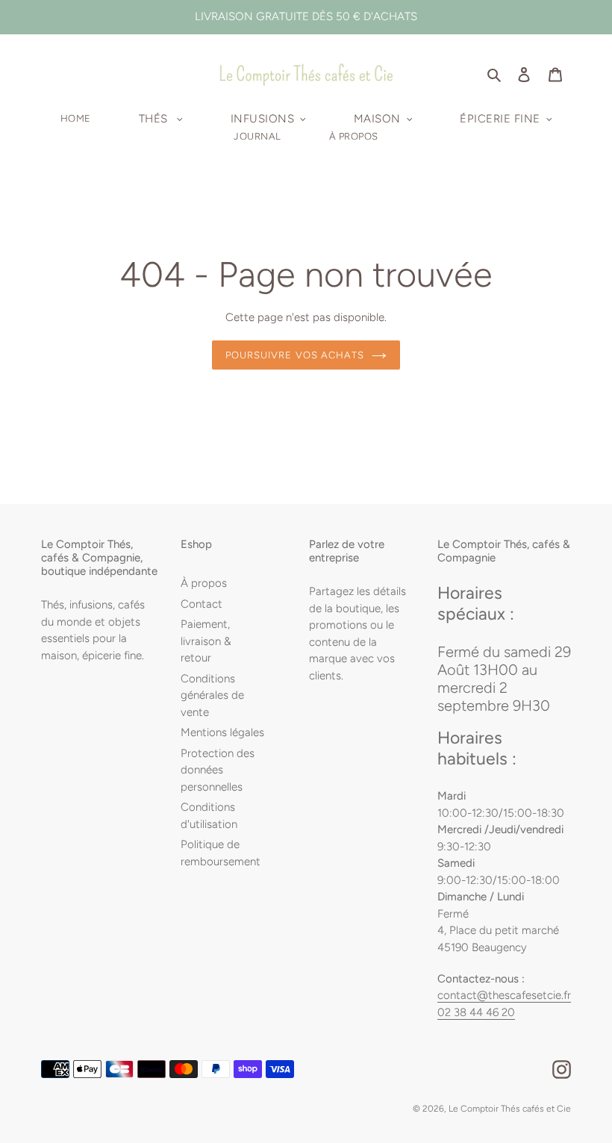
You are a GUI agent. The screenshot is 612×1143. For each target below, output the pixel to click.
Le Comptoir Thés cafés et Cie (510, 1108)
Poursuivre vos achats (294, 355)
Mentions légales (222, 732)
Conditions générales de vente (212, 695)
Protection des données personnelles (218, 770)
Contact (201, 604)
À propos (204, 583)
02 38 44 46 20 (476, 1012)
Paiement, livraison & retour (206, 640)
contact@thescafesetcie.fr (504, 995)
